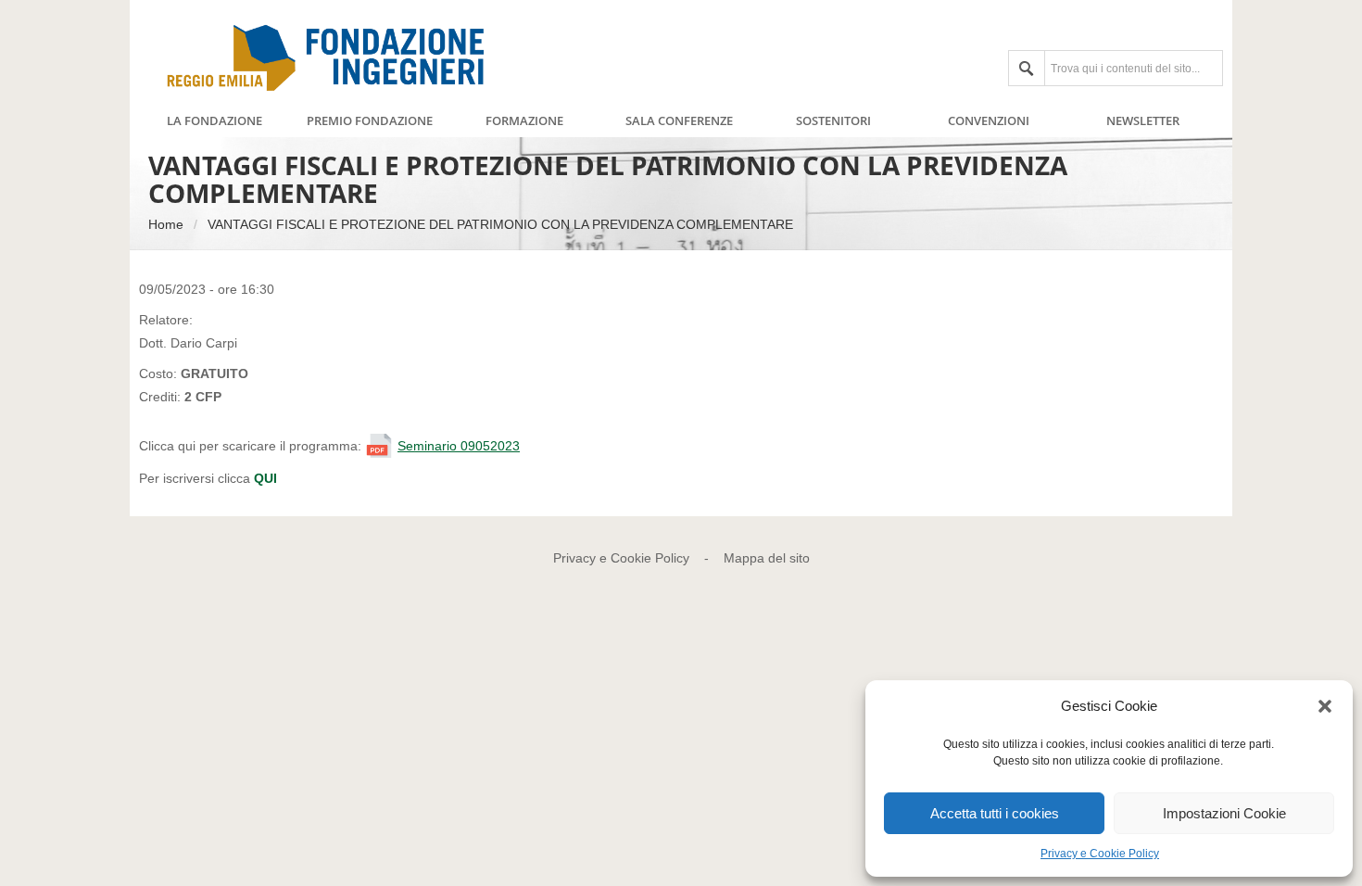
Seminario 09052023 (458, 445)
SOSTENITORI (833, 121)
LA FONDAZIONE (214, 121)
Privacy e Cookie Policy (1099, 853)
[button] (1325, 706)
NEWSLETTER (1142, 121)
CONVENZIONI (988, 121)
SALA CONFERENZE (679, 121)
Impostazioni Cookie (1224, 813)
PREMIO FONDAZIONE (370, 121)
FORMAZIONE (524, 121)
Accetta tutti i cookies (994, 813)
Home (165, 224)
